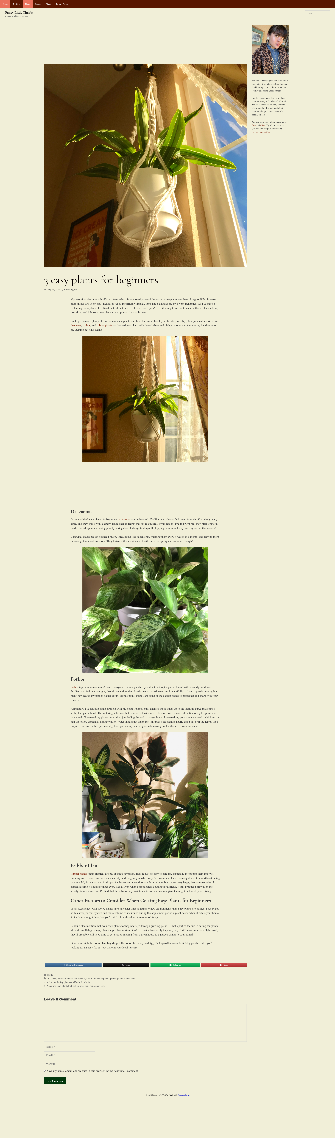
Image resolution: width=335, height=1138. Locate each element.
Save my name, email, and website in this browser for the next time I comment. (93, 1071)
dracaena (76, 325)
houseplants (79, 978)
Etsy (254, 125)
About (48, 4)
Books (38, 4)
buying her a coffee (261, 131)
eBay (262, 125)
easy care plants (65, 978)
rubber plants (105, 325)
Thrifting (16, 4)
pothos (86, 325)
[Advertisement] (145, 44)
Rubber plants (79, 873)
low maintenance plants (97, 978)
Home (5, 4)
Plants (27, 4)
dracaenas (125, 519)
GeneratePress (183, 1095)
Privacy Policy (62, 4)
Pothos (74, 687)
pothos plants (116, 978)
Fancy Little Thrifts (19, 12)
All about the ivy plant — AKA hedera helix (68, 982)
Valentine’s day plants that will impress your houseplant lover (76, 985)
